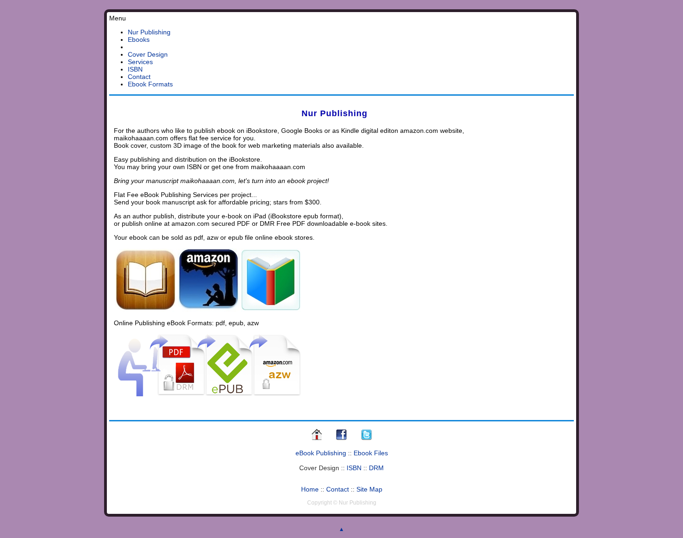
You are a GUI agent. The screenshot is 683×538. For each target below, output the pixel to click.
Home (310, 489)
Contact (139, 76)
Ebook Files (371, 453)
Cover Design (148, 54)
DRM (376, 468)
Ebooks (139, 39)
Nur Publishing (149, 32)
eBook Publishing (321, 453)
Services (140, 62)
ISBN (135, 69)
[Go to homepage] (316, 439)
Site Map (369, 489)
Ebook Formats (150, 84)
